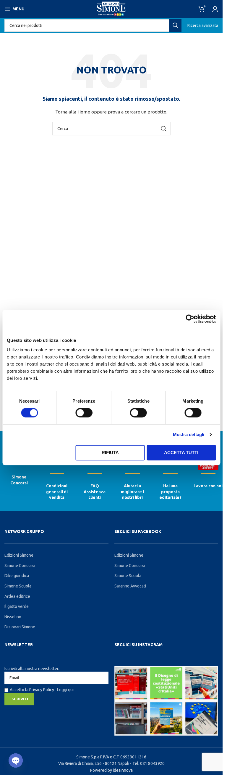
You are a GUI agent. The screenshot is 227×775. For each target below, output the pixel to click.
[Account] (215, 9)
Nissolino (12, 616)
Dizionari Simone (19, 627)
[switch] (83, 412)
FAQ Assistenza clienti (95, 491)
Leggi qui (65, 689)
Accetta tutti (181, 452)
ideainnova (123, 770)
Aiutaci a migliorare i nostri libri (132, 491)
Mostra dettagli (189, 434)
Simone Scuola (17, 586)
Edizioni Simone (18, 555)
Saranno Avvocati (130, 586)
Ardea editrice (17, 596)
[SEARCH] (175, 25)
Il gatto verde (16, 606)
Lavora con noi (208, 485)
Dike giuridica (16, 575)
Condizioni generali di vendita (57, 491)
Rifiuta (110, 452)
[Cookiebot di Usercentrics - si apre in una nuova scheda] (190, 318)
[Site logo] (111, 8)
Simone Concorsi (19, 565)
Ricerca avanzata (202, 25)
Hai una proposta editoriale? (170, 491)
